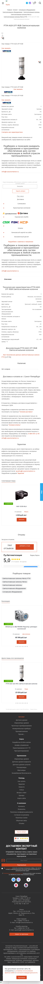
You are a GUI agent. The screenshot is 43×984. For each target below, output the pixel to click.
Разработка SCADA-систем (21, 742)
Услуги (21, 739)
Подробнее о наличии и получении (20, 242)
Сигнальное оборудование (12, 592)
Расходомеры (21, 767)
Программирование (21, 751)
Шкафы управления (21, 745)
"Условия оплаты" (14, 425)
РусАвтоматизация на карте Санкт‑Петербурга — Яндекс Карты (21, 709)
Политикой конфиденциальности (12, 873)
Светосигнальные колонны (12, 585)
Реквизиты (21, 809)
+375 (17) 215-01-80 (23, 911)
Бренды (21, 795)
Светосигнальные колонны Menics (15, 582)
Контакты (21, 806)
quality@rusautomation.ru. (25, 471)
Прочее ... (21, 734)
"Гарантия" (20, 473)
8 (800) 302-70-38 (23, 928)
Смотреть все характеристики (12, 132)
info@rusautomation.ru (10, 172)
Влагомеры (22, 770)
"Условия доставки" (25, 412)
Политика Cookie (21, 818)
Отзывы (21, 823)
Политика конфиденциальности (21, 812)
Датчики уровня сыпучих (21, 765)
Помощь (21, 778)
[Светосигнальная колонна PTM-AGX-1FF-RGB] (21, 68)
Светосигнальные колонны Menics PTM (16, 578)
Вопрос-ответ (21, 793)
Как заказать (6, 48)
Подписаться (21, 865)
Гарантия (21, 784)
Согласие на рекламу (21, 815)
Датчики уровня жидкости (21, 762)
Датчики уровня (21, 720)
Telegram (24, 880)
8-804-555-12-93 (33, 434)
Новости (21, 787)
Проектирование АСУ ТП (21, 748)
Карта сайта (21, 798)
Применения (21, 756)
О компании (21, 803)
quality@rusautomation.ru (24, 930)
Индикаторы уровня (21, 723)
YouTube (21, 885)
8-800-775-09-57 (25, 898)
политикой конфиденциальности (26, 973)
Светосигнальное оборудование (14, 588)
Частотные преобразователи (21, 726)
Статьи (21, 790)
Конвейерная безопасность (21, 773)
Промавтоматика (22, 731)
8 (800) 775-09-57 (23, 921)
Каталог (21, 717)
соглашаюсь (8, 868)
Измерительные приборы (21, 728)
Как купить (21, 781)
